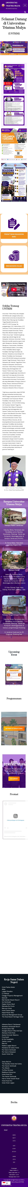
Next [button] (19, 674)
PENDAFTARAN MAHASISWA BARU (14, 235)
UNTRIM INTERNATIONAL (14, 729)
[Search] (25, 12)
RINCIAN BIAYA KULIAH (14, 266)
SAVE (14, 1145)
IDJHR (14, 1148)
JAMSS (14, 1135)
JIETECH (14, 1151)
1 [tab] (13, 683)
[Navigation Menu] (25, 5)
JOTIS (14, 1141)
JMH (14, 1162)
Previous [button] (8, 674)
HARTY (14, 1138)
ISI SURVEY (14, 779)
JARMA (14, 1156)
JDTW (14, 1159)
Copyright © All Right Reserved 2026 (14, 1180)
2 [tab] (14, 683)
